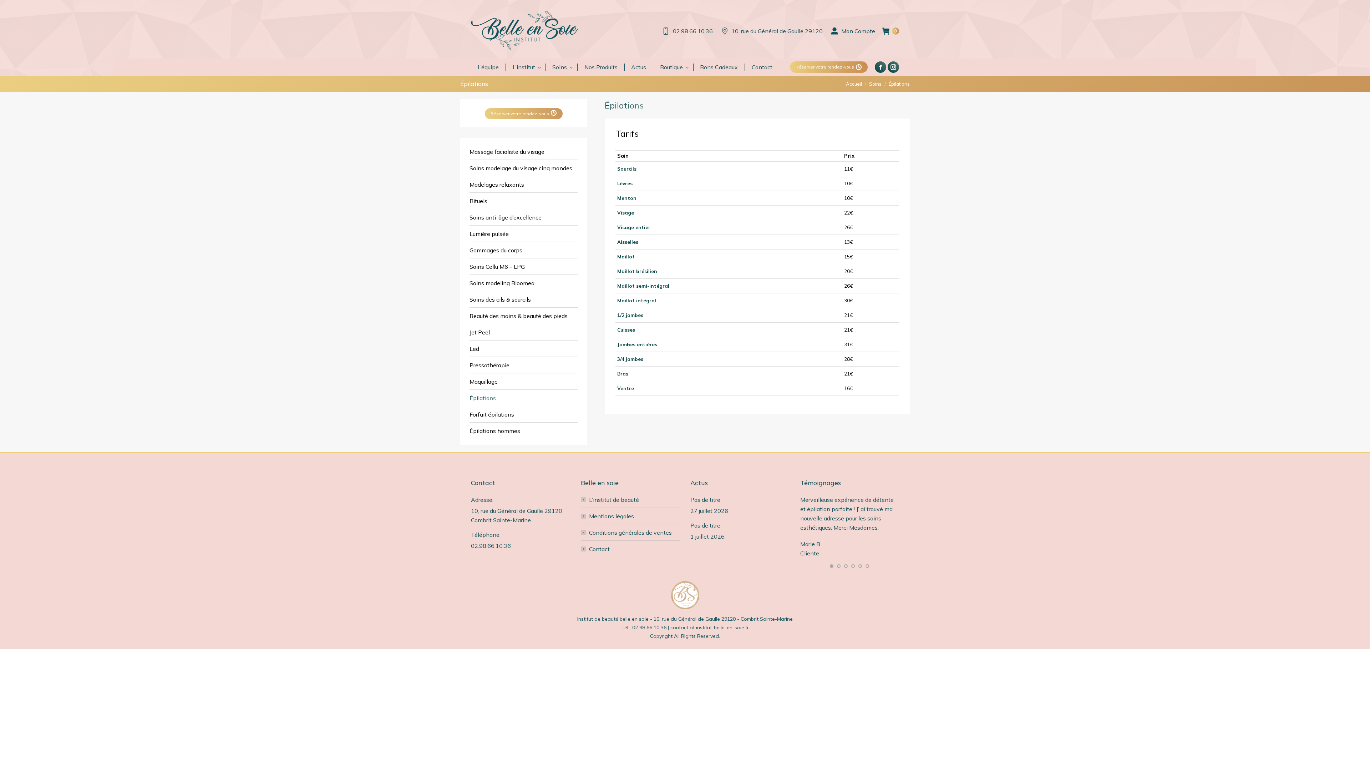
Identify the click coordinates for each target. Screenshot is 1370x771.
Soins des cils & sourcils (500, 299)
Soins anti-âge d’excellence (506, 217)
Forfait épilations (492, 414)
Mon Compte (858, 31)
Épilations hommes (495, 430)
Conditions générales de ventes (630, 532)
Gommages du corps (496, 250)
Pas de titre (705, 499)
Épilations (483, 398)
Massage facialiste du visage (507, 151)
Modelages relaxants (497, 184)
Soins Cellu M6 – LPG (497, 266)
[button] (831, 566)
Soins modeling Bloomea (502, 283)
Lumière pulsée (489, 233)
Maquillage (484, 381)
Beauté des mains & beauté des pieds (519, 315)
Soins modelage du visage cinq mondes (521, 168)
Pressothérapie (489, 365)
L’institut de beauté (614, 499)
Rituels (478, 201)
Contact (599, 549)
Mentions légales (611, 516)
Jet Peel (480, 332)
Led (474, 348)
